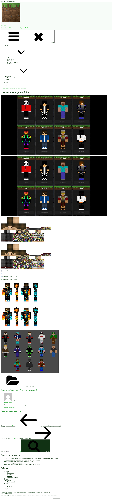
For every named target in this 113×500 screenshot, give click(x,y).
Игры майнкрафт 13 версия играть (23, 461)
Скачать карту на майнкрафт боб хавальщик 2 (28, 460)
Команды (9, 486)
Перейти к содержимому (8, 1)
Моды (5, 83)
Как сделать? (11, 78)
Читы (5, 85)
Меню (52, 42)
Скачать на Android (12, 62)
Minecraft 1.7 (10, 59)
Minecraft (3, 25)
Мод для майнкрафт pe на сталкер (30, 464)
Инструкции (7, 76)
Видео (6, 80)
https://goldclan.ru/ (45, 492)
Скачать (9, 63)
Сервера (6, 79)
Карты (6, 82)
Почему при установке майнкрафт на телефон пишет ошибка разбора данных (36, 458)
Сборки (9, 60)
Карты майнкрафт (17, 463)
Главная (6, 45)
